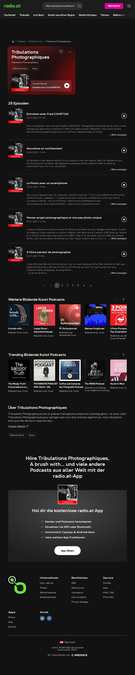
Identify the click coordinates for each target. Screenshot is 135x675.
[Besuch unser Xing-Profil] (49, 618)
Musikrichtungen (88, 15)
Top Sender (10, 15)
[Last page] (90, 285)
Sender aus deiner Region (61, 15)
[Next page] (84, 285)
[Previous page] (51, 285)
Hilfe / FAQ (108, 593)
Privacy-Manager (80, 602)
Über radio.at (46, 583)
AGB (73, 583)
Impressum (77, 593)
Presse (43, 588)
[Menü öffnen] (129, 6)
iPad (10, 622)
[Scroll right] (129, 15)
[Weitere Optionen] (69, 52)
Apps (105, 588)
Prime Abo (108, 597)
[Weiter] (123, 298)
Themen (105, 15)
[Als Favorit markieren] (61, 51)
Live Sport (38, 15)
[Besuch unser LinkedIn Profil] (42, 618)
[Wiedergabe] (66, 85)
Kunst (35, 69)
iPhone (11, 617)
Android (12, 627)
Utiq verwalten (78, 597)
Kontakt (107, 583)
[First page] (44, 285)
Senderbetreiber (48, 597)
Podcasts (24, 15)
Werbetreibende (48, 593)
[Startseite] (13, 41)
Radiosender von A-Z (124, 15)
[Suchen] (79, 6)
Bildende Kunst (20, 69)
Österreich (69, 642)
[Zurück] (115, 298)
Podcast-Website (16, 426)
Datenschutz (77, 588)
